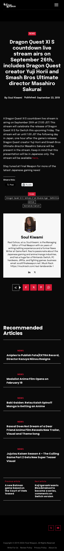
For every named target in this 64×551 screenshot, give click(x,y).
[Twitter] (51, 528)
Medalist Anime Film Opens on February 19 (27, 380)
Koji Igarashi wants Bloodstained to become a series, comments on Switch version (46, 491)
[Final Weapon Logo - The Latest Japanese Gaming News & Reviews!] (9, 5)
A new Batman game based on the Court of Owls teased (16, 489)
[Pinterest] (41, 287)
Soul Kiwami (15, 98)
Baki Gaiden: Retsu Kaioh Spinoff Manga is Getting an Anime (29, 404)
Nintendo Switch (32, 206)
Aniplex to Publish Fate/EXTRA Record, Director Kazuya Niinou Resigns (33, 357)
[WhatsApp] (48, 287)
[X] (35, 271)
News (32, 34)
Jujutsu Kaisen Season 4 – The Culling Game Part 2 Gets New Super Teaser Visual (33, 457)
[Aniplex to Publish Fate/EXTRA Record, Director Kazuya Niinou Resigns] (9, 347)
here (35, 158)
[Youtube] (58, 528)
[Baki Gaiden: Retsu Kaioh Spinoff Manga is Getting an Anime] (9, 395)
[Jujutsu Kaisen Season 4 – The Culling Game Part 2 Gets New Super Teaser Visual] (9, 446)
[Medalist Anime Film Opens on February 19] (9, 371)
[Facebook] (26, 287)
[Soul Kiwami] (32, 225)
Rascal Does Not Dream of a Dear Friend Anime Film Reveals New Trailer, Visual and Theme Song (33, 430)
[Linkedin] (29, 271)
